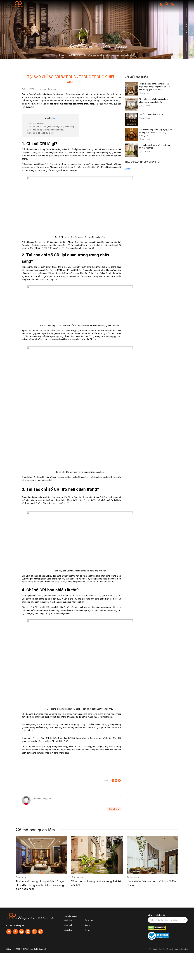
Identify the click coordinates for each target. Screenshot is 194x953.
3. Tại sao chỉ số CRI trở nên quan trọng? (45, 129)
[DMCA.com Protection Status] (157, 927)
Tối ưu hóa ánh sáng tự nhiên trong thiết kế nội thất (154, 146)
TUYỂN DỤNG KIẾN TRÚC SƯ (151, 114)
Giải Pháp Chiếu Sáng (79, 54)
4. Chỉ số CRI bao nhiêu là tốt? (41, 133)
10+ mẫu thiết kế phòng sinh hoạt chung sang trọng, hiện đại (153, 100)
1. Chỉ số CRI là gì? (36, 123)
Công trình (68, 925)
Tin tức (87, 930)
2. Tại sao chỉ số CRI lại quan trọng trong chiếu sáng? (51, 126)
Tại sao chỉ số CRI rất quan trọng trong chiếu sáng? (112, 54)
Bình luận (114, 809)
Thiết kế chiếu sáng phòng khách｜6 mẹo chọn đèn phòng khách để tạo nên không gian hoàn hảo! (155, 87)
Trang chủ (63, 54)
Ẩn (54, 118)
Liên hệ (88, 925)
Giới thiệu (68, 920)
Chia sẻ (128, 169)
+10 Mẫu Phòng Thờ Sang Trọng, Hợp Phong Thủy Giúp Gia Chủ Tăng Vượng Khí (155, 132)
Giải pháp (68, 930)
